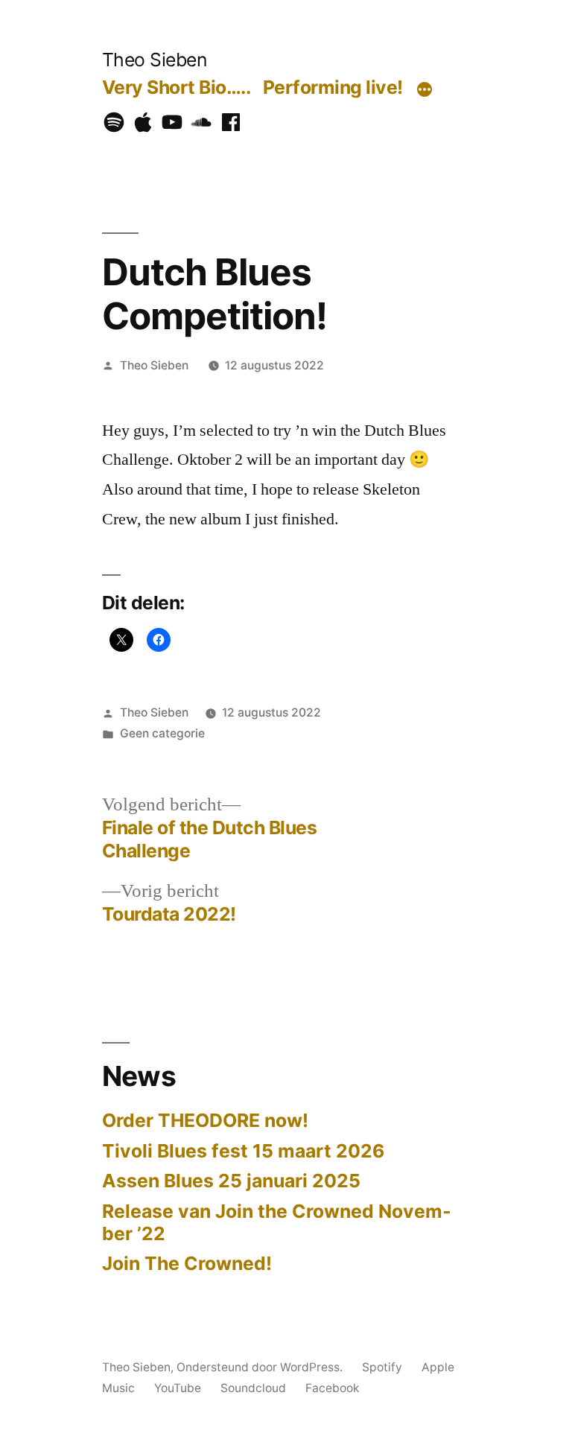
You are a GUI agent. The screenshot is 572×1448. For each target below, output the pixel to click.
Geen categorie (162, 733)
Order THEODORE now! (205, 1120)
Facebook (332, 1388)
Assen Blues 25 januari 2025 (231, 1180)
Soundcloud (253, 1388)
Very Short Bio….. (176, 87)
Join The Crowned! (187, 1263)
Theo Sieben (154, 59)
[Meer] (424, 90)
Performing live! (333, 87)
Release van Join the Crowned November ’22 (276, 1222)
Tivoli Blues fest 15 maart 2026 (243, 1151)
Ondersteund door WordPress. (261, 1367)
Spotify (382, 1367)
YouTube (177, 1388)
